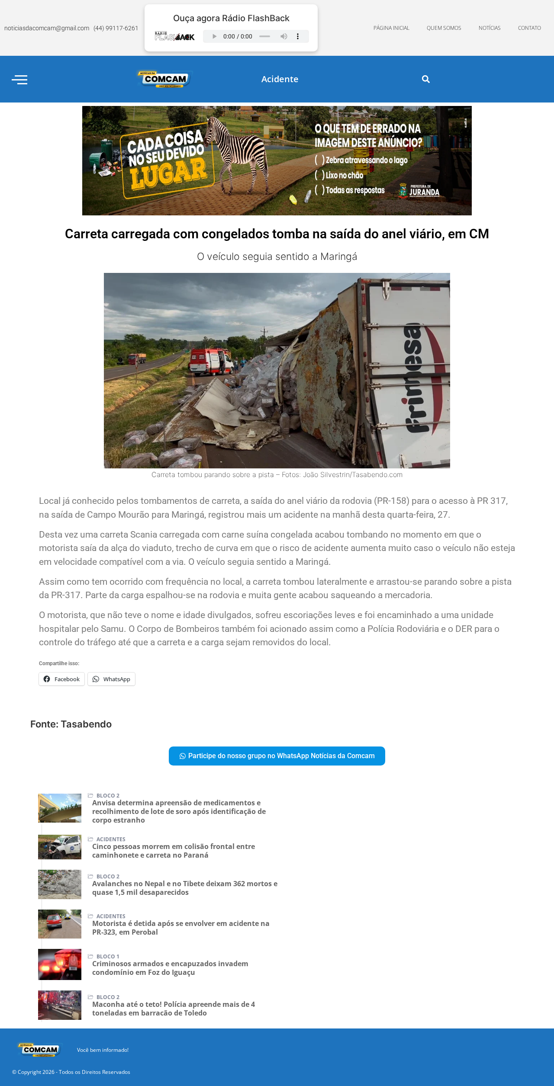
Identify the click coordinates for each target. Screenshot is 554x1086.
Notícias (490, 28)
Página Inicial (391, 28)
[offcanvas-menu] (19, 79)
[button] (426, 79)
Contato (529, 28)
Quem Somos (444, 28)
